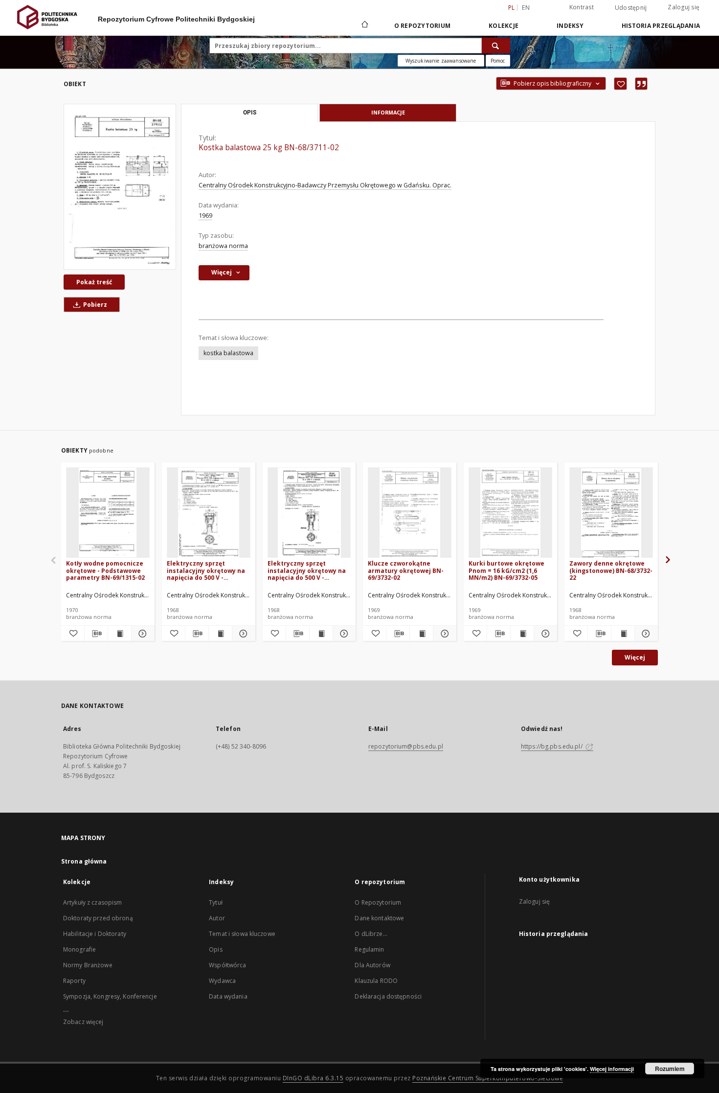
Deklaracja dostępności (388, 996)
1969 (205, 215)
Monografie (79, 949)
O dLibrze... (371, 934)
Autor (217, 918)
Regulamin (369, 949)
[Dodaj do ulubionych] (620, 83)
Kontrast (581, 7)
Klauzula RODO (376, 981)
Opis (215, 949)
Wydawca (222, 981)
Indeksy (570, 26)
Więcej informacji (612, 1068)
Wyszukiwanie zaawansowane (440, 60)
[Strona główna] (364, 25)
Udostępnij (631, 8)
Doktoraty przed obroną (98, 918)
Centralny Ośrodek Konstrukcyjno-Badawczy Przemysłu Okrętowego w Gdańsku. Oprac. (325, 185)
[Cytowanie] (641, 83)
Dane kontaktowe (379, 918)
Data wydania (228, 996)
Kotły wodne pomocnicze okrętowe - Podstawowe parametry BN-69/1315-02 (105, 570)
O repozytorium (422, 26)
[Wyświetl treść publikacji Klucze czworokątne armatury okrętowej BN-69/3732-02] (421, 633)
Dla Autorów (372, 965)
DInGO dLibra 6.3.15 (313, 1078)
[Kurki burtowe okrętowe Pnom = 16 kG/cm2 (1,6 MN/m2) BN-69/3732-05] (510, 513)
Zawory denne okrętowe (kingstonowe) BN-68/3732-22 (610, 570)
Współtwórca (227, 965)
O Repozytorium (378, 902)
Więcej (635, 657)
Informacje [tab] (388, 112)
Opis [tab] (249, 112)
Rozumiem (670, 1068)
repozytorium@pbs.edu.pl (405, 746)
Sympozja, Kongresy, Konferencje (110, 996)
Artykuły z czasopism (92, 902)
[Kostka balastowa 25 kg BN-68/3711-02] (120, 186)
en (526, 7)
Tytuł (216, 902)
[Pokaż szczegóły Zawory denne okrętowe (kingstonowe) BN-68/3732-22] (644, 633)
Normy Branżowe (87, 965)
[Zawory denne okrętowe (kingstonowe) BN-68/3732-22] (611, 513)
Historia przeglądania (661, 26)
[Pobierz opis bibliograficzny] (96, 633)
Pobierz (94, 304)
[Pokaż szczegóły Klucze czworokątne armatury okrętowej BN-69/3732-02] (443, 633)
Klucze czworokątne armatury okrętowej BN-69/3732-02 (406, 570)
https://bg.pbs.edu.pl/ (552, 746)
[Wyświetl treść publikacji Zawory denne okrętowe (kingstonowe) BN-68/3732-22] (622, 633)
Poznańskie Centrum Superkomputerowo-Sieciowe (487, 1078)
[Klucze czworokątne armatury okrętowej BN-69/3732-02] (409, 513)
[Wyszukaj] (496, 45)
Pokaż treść (94, 282)
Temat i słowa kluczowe (242, 934)
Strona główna (84, 861)
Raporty (74, 981)
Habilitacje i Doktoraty (94, 934)
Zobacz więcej (83, 1022)
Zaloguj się (683, 7)
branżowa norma (223, 246)
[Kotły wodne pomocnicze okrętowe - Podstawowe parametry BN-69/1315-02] (108, 513)
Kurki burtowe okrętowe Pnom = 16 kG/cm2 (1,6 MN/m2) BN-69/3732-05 (506, 570)
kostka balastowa (228, 353)
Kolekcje (503, 26)
